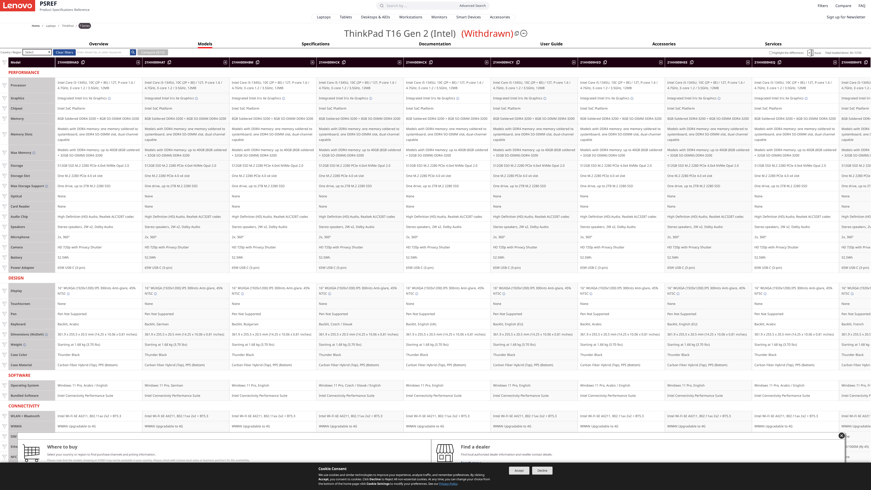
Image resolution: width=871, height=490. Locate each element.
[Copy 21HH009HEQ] (779, 62)
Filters (823, 5)
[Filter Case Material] (4, 365)
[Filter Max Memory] (4, 152)
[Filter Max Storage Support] (4, 186)
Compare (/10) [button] (152, 52)
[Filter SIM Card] (4, 436)
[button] (523, 33)
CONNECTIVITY (23, 405)
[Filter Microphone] (4, 237)
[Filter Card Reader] (4, 206)
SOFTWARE (19, 374)
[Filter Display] (4, 291)
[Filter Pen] (4, 314)
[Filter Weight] (4, 344)
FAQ (862, 5)
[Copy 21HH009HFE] (866, 62)
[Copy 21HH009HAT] (169, 62)
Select (29, 52)
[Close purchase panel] (842, 436)
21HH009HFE (852, 62)
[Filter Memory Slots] (4, 134)
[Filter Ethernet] (4, 446)
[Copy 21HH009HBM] (257, 62)
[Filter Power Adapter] (4, 267)
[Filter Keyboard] (4, 324)
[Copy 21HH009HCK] (344, 62)
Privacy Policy (448, 484)
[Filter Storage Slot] (4, 176)
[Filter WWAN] (4, 426)
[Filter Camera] (4, 247)
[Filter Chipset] (4, 108)
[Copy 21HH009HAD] (83, 62)
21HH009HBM (242, 62)
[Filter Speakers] (4, 227)
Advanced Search (473, 5)
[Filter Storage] (4, 165)
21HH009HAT (155, 62)
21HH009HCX (416, 62)
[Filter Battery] (4, 257)
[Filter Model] (4, 62)
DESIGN (16, 277)
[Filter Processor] (4, 85)
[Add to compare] (139, 62)
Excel (818, 53)
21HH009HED (590, 62)
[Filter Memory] (4, 118)
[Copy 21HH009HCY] (518, 62)
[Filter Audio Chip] (4, 216)
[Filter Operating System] (4, 385)
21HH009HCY (503, 62)
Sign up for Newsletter (846, 17)
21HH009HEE (677, 62)
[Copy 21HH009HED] (605, 62)
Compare (843, 5)
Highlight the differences (788, 53)
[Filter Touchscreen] (4, 303)
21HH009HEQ (764, 62)
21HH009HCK (329, 62)
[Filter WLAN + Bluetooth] (4, 416)
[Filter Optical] (4, 196)
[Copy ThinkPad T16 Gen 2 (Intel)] (516, 33)
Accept (519, 470)
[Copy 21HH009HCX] (431, 62)
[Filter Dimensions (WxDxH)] (4, 334)
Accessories (500, 17)
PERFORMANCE (23, 72)
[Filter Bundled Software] (4, 395)
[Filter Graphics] (4, 98)
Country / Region (10, 52)
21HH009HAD (68, 62)
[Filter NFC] (4, 457)
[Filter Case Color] (4, 355)
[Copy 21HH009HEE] (692, 62)
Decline (542, 470)
